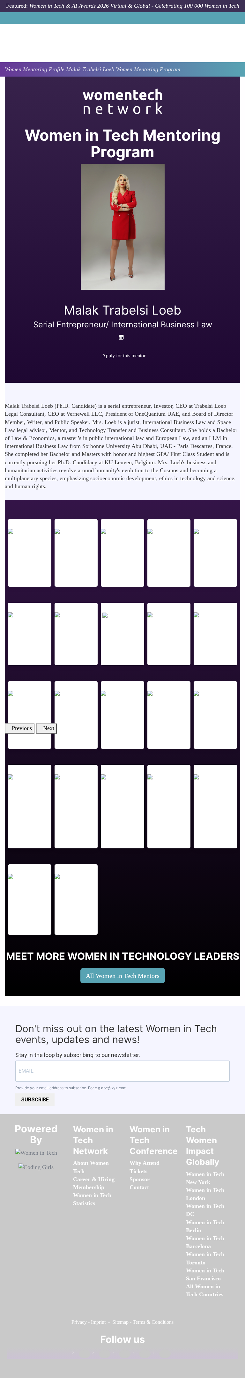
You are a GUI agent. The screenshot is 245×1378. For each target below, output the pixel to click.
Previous (22, 728)
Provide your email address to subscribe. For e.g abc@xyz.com (70, 1087)
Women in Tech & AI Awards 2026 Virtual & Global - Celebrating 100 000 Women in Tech (134, 6)
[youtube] (127, 367)
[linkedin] (101, 1354)
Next (48, 728)
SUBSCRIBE (35, 1100)
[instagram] (121, 1354)
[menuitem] (88, 1187)
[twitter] (142, 1354)
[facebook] (115, 367)
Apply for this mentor (123, 355)
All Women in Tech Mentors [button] (123, 975)
